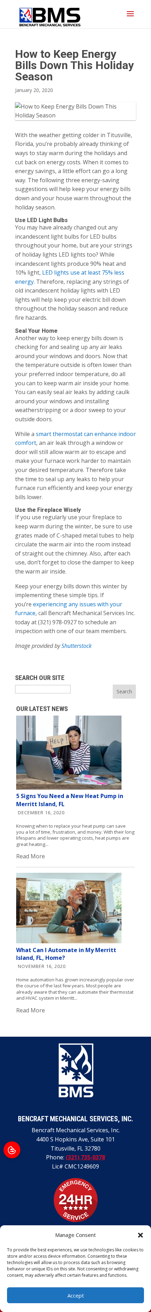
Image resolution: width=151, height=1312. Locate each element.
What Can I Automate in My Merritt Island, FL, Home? (66, 954)
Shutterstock (76, 646)
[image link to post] (69, 787)
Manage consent (12, 1149)
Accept (75, 1295)
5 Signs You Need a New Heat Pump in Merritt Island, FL (69, 800)
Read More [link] (30, 856)
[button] (140, 1235)
